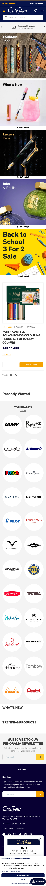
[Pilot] (12, 521)
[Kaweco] (34, 424)
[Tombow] (34, 666)
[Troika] (34, 593)
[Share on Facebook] (10, 374)
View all (23, 410)
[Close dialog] (40, 838)
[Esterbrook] (12, 642)
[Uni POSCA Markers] (12, 472)
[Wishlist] (35, 10)
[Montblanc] (34, 497)
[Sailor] (12, 497)
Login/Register (36, 3)
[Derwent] (12, 593)
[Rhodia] (12, 690)
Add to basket (31, 365)
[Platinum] (12, 569)
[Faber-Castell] (34, 472)
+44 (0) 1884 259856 (16, 823)
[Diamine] (34, 545)
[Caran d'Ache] (34, 521)
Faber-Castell (7, 327)
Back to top (22, 769)
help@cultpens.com (16, 828)
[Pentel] (34, 690)
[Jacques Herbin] (12, 666)
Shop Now (23, 127)
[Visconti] (12, 545)
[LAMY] (12, 424)
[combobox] (23, 17)
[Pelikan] (34, 448)
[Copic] (12, 448)
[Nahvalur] (12, 618)
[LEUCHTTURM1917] (34, 642)
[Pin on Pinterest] (15, 374)
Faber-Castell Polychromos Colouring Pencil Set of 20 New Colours (21, 337)
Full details (6, 354)
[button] (42, 10)
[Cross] (34, 618)
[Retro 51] (34, 569)
